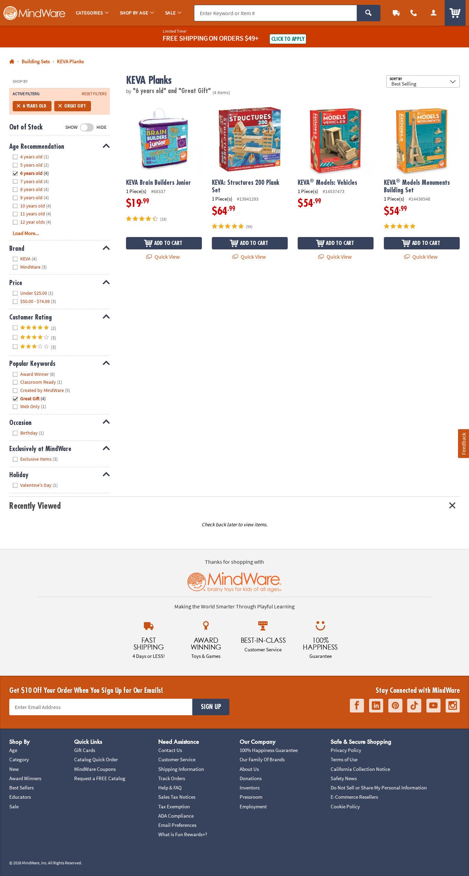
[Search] (368, 13)
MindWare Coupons (95, 769)
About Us (249, 769)
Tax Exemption (174, 806)
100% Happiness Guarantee (269, 750)
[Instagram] (453, 705)
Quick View (166, 256)
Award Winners (25, 778)
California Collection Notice (360, 769)
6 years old (34, 106)
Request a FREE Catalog (99, 778)
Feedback (463, 444)
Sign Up (211, 707)
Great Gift (75, 106)
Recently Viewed (34, 506)
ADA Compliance (176, 815)
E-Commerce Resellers (354, 797)
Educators (20, 797)
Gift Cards (84, 750)
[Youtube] (433, 705)
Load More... (26, 233)
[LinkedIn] (376, 705)
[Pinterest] (395, 705)
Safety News (344, 778)
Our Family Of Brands (262, 759)
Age (13, 750)
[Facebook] (357, 705)
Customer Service (176, 759)
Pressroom (251, 797)
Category (19, 759)
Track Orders (171, 778)
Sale (14, 806)
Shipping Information (181, 769)
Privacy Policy (346, 750)
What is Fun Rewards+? (182, 834)
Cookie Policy (345, 806)
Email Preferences (177, 825)
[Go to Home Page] (11, 61)
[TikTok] (414, 705)
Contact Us (170, 750)
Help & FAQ (170, 787)
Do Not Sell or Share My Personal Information (379, 787)
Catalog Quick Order (96, 759)
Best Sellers (21, 787)
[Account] (434, 13)
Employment (253, 806)
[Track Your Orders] (396, 13)
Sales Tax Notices (176, 797)
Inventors (250, 787)
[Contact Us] (414, 13)
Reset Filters (94, 94)
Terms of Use (344, 759)
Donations (251, 778)
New (14, 769)
